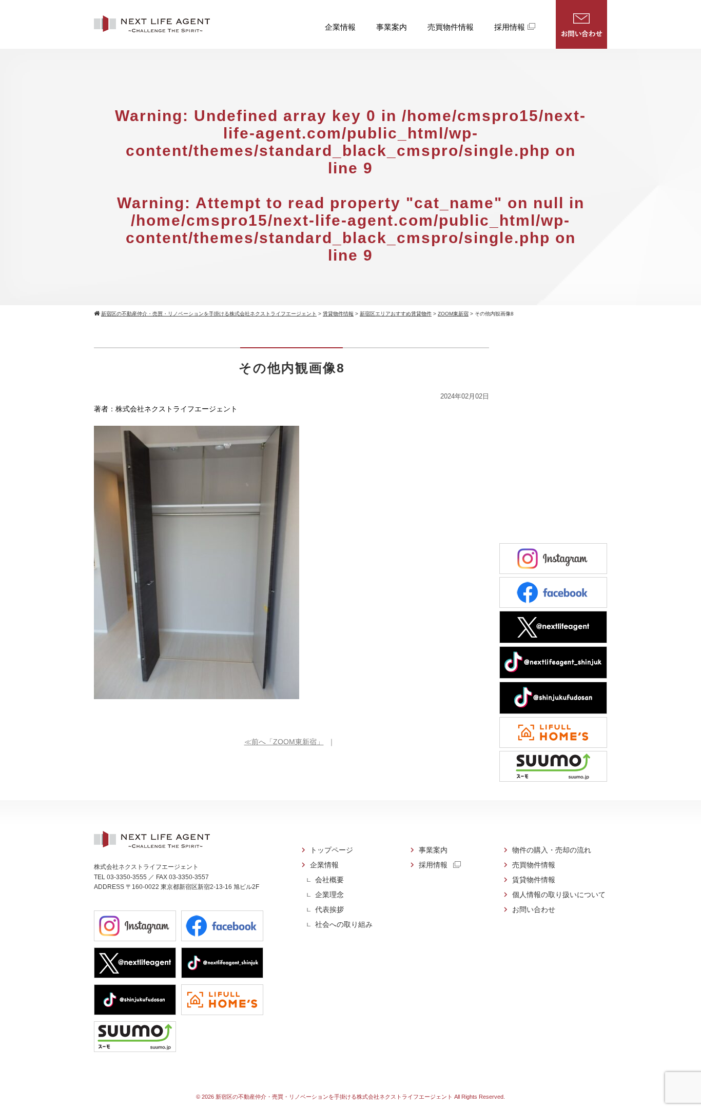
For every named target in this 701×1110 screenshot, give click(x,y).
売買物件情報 (450, 27)
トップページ (331, 850)
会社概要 (329, 879)
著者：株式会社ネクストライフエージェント (166, 409)
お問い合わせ (581, 24)
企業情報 (340, 27)
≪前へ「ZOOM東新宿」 (284, 742)
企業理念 (329, 894)
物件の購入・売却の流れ (551, 850)
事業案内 (391, 27)
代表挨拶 (329, 909)
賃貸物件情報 (533, 879)
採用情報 (509, 27)
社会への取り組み (344, 924)
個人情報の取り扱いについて (559, 894)
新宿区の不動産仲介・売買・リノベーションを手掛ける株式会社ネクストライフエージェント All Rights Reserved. (360, 1097)
